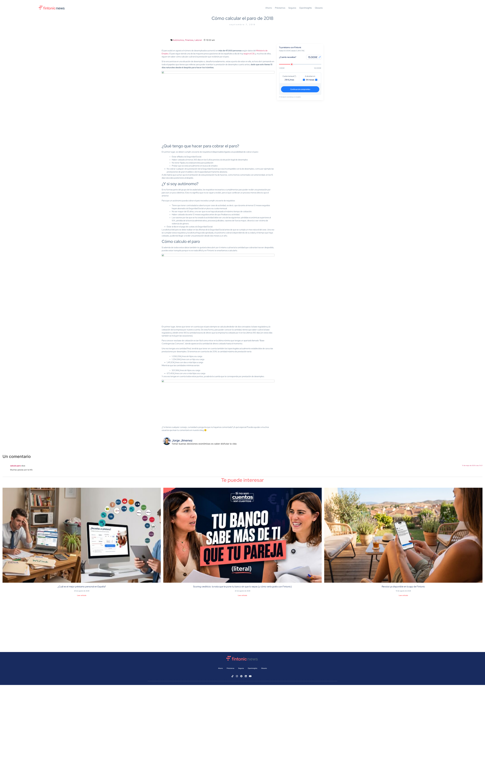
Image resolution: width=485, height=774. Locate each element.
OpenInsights (305, 8)
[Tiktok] (232, 676)
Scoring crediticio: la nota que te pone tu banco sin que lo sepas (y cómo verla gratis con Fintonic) (242, 586)
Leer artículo (81, 595)
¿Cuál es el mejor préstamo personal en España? (82, 586)
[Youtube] (250, 676)
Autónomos (178, 40)
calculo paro (15, 466)
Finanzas (189, 40)
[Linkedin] (246, 676)
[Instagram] (237, 676)
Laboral (198, 40)
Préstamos (280, 8)
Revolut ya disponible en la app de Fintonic (403, 586)
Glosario (319, 8)
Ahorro (268, 8)
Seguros (292, 8)
